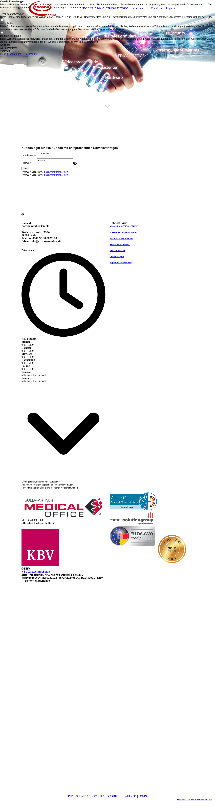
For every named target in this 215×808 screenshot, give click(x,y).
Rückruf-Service (117, 250)
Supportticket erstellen (121, 262)
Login (169, 8)
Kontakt (155, 8)
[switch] (1, 20)
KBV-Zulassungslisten (36, 571)
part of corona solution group (194, 799)
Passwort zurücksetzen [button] (56, 171)
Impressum (76, 796)
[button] (107, 44)
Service (112, 8)
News (125, 8)
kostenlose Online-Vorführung (124, 232)
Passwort (26, 162)
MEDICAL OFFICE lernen (121, 238)
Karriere (114, 796)
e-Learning (138, 8)
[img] (42, 8)
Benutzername (29, 155)
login (142, 796)
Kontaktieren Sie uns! (120, 244)
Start (84, 8)
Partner (130, 796)
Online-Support (117, 256)
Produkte (96, 8)
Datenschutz (94, 796)
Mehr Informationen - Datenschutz (18, 53)
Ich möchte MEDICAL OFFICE (124, 226)
